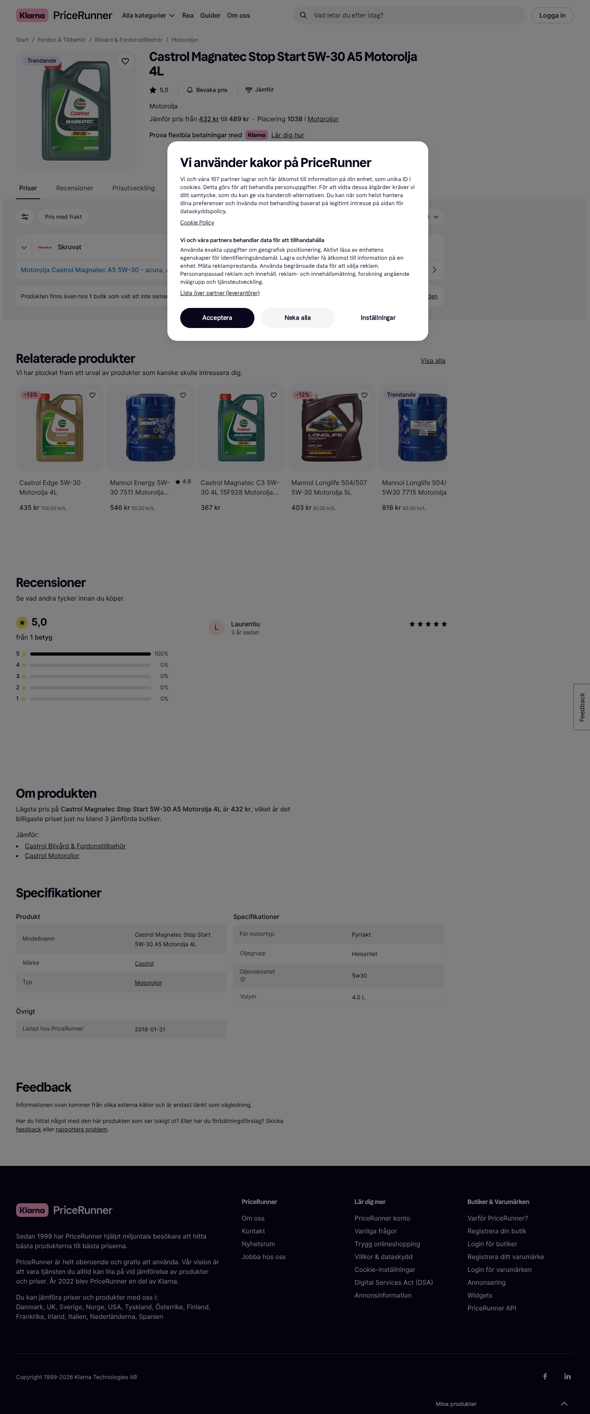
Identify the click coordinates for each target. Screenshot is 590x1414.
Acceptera (217, 318)
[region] (297, 240)
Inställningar (378, 318)
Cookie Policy (197, 222)
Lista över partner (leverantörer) (219, 293)
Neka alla (298, 318)
